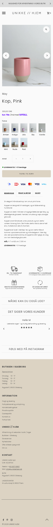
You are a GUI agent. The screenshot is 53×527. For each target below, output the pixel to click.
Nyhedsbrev (6, 441)
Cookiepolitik (7, 413)
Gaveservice (6, 438)
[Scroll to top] (47, 519)
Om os (4, 448)
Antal (4, 159)
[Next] (50, 3)
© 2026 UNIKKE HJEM (10, 524)
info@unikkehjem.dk (14, 469)
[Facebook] (3, 520)
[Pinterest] (7, 520)
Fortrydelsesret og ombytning (13, 404)
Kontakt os (6, 417)
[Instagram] (11, 520)
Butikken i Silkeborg (9, 435)
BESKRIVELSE (9, 193)
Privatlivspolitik (8, 410)
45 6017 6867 (14, 466)
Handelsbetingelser (9, 407)
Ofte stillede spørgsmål (11, 445)
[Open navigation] (6, 13)
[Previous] (3, 3)
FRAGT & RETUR (24, 193)
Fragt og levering (8, 401)
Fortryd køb (6, 420)
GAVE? (37, 193)
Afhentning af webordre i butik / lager (16, 432)
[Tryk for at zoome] (46, 29)
